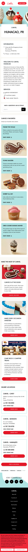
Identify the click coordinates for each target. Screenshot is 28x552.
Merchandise (14, 504)
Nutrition (14, 511)
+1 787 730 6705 (8, 426)
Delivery (14, 508)
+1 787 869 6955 (8, 450)
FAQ (14, 515)
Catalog (14, 529)
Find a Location (14, 464)
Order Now (14, 335)
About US (14, 494)
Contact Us (13, 522)
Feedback (13, 518)
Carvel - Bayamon (10, 419)
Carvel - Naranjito (10, 442)
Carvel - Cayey (8, 394)
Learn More (14, 379)
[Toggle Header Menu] (3, 3)
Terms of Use (15, 543)
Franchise (13, 498)
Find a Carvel (13, 501)
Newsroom (14, 525)
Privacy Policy (12, 546)
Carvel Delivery (14, 295)
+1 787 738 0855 (8, 403)
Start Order (22, 3)
